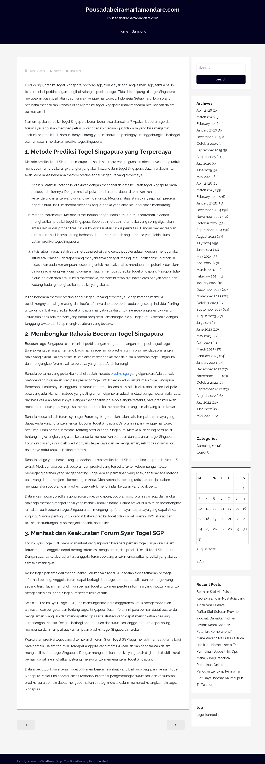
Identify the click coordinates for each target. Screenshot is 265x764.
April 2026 (204, 110)
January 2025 (206, 203)
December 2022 (208, 369)
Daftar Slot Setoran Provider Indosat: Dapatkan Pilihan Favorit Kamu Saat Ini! (218, 618)
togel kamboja (207, 715)
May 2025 (204, 177)
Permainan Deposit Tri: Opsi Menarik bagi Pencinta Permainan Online (217, 658)
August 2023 (206, 316)
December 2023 (208, 290)
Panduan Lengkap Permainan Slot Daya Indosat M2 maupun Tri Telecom (219, 678)
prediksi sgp (120, 374)
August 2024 (206, 236)
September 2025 (209, 150)
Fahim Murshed (98, 761)
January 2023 (206, 363)
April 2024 (204, 263)
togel (200, 452)
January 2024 (206, 283)
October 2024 (207, 223)
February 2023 (207, 356)
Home (123, 31)
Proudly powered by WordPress (35, 761)
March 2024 (205, 270)
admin (57, 70)
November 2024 (209, 217)
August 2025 (206, 157)
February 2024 (207, 276)
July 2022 (203, 402)
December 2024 (208, 210)
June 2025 (204, 170)
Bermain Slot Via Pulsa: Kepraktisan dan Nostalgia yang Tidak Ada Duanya (220, 598)
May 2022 (204, 416)
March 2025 (205, 190)
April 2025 (204, 183)
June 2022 (204, 409)
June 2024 (204, 250)
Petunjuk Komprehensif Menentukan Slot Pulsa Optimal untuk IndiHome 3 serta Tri (220, 638)
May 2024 (204, 256)
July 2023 (203, 323)
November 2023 (208, 296)
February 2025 (207, 197)
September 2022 (209, 389)
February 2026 (207, 124)
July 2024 (203, 243)
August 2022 (206, 396)
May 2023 (204, 336)
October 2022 (207, 382)
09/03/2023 (37, 70)
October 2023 (207, 303)
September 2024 (209, 230)
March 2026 (205, 117)
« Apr (200, 562)
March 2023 (205, 349)
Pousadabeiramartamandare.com (132, 9)
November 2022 (208, 376)
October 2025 (207, 144)
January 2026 (206, 130)
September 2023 (209, 309)
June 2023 (204, 329)
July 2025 (203, 163)
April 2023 (204, 343)
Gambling (138, 31)
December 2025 (208, 137)
